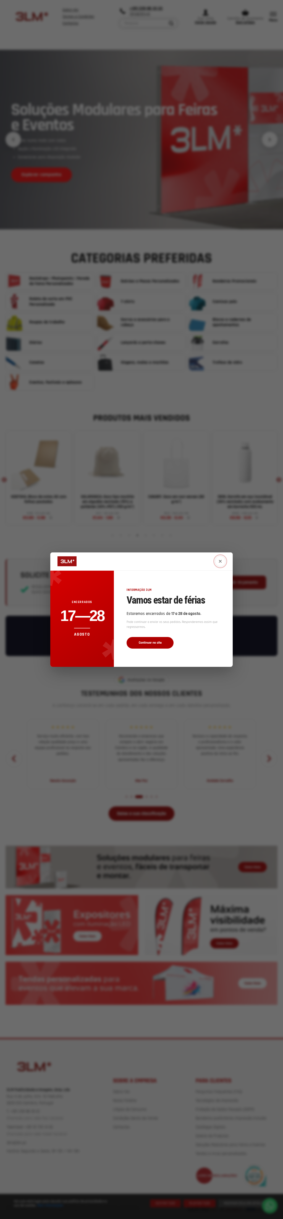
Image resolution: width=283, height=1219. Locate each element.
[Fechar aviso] (220, 561)
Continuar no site (150, 643)
